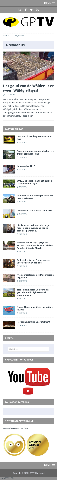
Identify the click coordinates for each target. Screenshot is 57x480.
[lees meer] (28, 115)
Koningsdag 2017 (26, 166)
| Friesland (40, 473)
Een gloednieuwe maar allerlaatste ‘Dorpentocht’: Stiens (35, 152)
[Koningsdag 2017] (9, 171)
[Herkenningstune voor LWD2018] (9, 327)
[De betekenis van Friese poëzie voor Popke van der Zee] (9, 265)
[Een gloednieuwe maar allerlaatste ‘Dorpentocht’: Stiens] (9, 156)
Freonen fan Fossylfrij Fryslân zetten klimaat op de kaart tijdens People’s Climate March (35, 245)
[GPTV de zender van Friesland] (28, 21)
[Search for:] (29, 349)
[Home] (19, 10)
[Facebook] (25, 10)
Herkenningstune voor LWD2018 (33, 321)
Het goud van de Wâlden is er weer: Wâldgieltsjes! (28, 88)
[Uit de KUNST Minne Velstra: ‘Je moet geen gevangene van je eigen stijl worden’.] (9, 231)
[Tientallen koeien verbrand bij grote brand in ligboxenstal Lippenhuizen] (9, 295)
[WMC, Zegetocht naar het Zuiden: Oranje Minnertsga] (9, 186)
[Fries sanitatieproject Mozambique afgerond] (9, 280)
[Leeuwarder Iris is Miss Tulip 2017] (9, 216)
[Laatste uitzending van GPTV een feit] (9, 142)
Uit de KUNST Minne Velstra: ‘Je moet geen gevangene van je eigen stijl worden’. (33, 228)
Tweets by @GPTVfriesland (15, 428)
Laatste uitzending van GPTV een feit (34, 137)
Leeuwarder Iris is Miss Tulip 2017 (34, 210)
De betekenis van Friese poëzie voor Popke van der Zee (33, 261)
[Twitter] (31, 10)
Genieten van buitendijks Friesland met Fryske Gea (35, 197)
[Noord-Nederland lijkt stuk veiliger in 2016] (9, 312)
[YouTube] (37, 10)
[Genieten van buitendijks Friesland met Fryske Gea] (9, 201)
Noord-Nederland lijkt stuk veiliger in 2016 (35, 308)
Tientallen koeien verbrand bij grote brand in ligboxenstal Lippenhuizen (33, 292)
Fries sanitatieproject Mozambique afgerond (35, 276)
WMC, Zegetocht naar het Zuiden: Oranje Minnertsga (34, 182)
